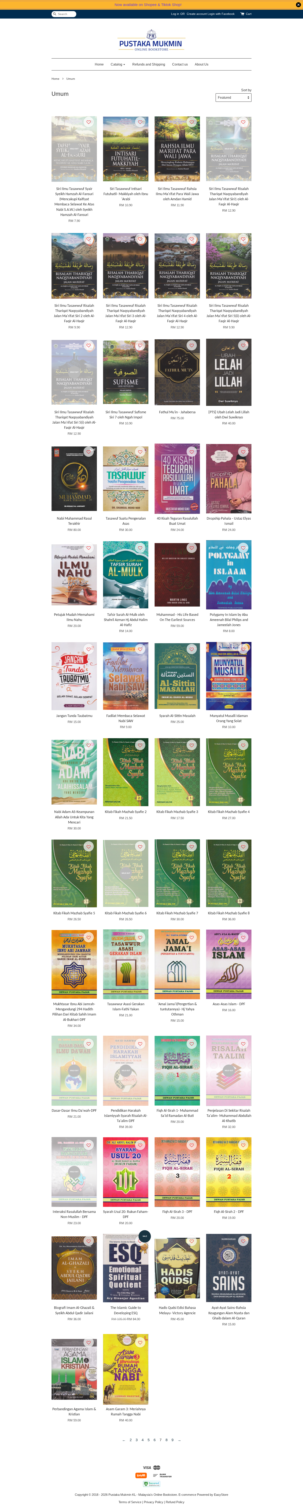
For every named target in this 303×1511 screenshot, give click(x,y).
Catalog (117, 64)
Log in (175, 13)
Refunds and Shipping (148, 64)
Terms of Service (130, 1502)
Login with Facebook (221, 13)
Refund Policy (175, 1502)
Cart (248, 13)
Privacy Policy (153, 1502)
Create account (197, 13)
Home (99, 64)
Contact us (180, 64)
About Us (201, 64)
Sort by (246, 90)
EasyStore (221, 1494)
